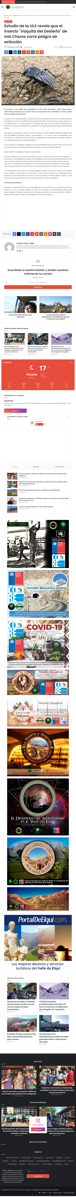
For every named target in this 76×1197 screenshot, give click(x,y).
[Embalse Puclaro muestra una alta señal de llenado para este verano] (22, 1023)
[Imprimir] (59, 234)
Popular (14, 467)
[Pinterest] (24, 52)
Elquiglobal (6, 1161)
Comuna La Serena (26, 1157)
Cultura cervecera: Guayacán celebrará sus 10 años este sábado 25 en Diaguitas (19, 1092)
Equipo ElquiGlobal (68, 1192)
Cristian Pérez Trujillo (13, 47)
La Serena (13, 1161)
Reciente (36, 467)
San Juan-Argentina (47, 1164)
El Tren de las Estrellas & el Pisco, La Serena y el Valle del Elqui (39, 490)
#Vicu (69, 403)
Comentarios (59, 467)
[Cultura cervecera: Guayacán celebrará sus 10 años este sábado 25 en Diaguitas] (12, 476)
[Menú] (2, 8)
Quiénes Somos (57, 1192)
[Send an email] (21, 47)
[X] (10, 52)
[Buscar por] (74, 8)
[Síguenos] (38, 1122)
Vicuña (66, 1164)
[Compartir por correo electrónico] (54, 234)
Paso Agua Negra (12, 1164)
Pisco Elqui (22, 1164)
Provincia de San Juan (33, 1164)
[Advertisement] (38, 24)
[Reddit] (28, 52)
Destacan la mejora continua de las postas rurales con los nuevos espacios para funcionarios (38, 349)
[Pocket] (42, 52)
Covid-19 (67, 1157)
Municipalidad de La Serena (26, 1161)
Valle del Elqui (58, 1164)
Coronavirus (59, 1157)
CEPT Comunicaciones (12, 1157)
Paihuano (70, 1161)
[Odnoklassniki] (37, 52)
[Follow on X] (20, 47)
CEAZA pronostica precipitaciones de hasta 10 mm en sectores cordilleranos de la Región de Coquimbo (61, 349)
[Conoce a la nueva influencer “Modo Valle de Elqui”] (12, 509)
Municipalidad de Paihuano (43, 1161)
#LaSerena (9, 405)
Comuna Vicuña (49, 1157)
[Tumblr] (19, 52)
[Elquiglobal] (15, 7)
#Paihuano (64, 403)
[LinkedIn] (15, 52)
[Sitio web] (17, 251)
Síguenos (16, 410)
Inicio (50, 1192)
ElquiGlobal (8, 401)
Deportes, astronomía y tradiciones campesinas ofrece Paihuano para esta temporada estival (57, 1090)
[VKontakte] (33, 52)
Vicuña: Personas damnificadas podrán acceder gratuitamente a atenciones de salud (54, 1038)
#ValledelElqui (37, 403)
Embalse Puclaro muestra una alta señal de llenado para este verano (36, 2)
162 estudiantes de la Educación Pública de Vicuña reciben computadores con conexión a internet (14, 349)
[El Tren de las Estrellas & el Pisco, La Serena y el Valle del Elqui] (12, 492)
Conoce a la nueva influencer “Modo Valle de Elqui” (36, 507)
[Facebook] (6, 52)
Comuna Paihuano (38, 1157)
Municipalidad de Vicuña (59, 1161)
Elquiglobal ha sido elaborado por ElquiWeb (45, 1189)
